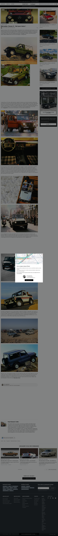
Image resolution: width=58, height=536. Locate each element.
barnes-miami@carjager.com (31, 277)
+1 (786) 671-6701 (30, 276)
